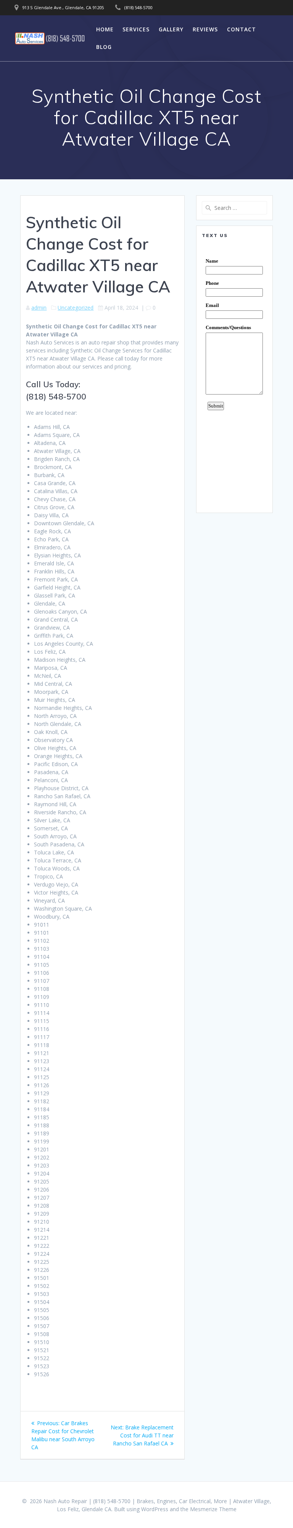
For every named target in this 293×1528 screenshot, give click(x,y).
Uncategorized (75, 307)
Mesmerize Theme (213, 1509)
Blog (104, 46)
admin (39, 307)
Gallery (171, 29)
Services (136, 29)
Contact (241, 29)
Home (105, 29)
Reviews (205, 29)
